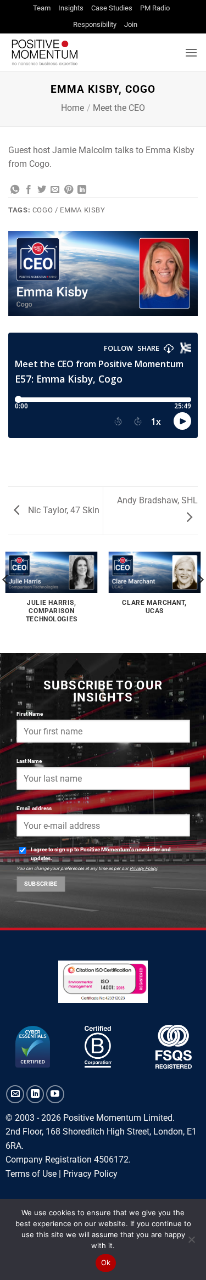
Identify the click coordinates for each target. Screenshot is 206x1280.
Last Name (29, 760)
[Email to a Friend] (55, 190)
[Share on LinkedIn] (81, 190)
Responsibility (94, 24)
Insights (70, 8)
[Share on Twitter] (41, 190)
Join (130, 24)
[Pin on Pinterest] (68, 190)
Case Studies (111, 8)
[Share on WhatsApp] (14, 190)
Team (42, 8)
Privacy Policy (143, 868)
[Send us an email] (15, 1094)
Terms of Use (31, 1174)
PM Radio (155, 8)
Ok (106, 1262)
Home (72, 108)
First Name (29, 713)
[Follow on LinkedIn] (35, 1094)
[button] (191, 52)
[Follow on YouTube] (55, 1094)
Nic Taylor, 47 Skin (62, 510)
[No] (191, 1242)
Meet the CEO (119, 108)
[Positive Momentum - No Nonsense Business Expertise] (92, 52)
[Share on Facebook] (28, 190)
